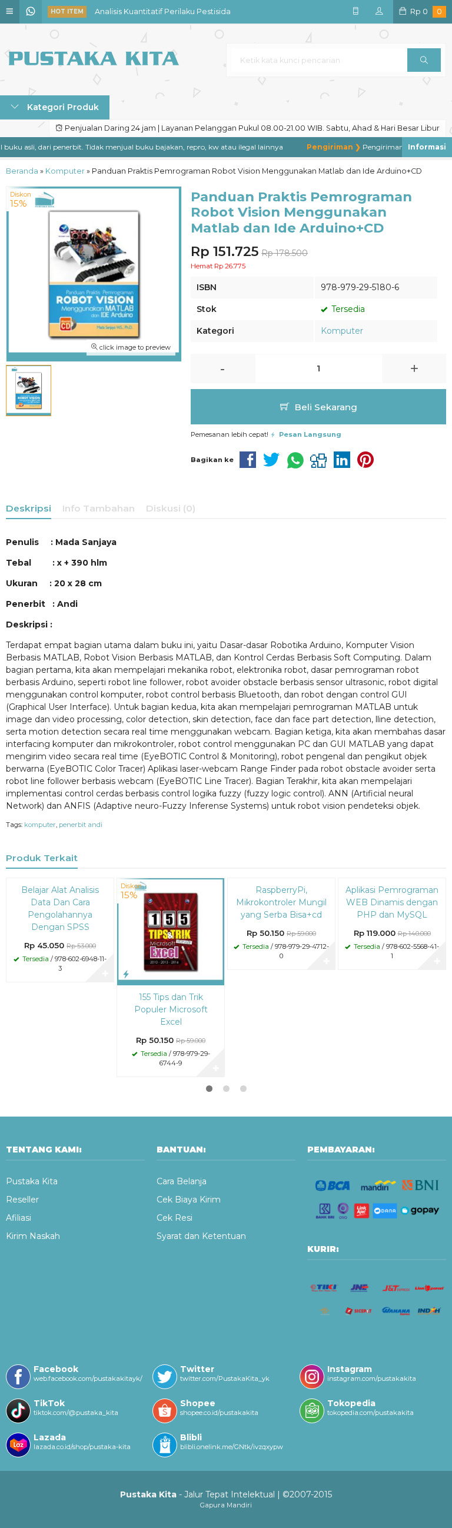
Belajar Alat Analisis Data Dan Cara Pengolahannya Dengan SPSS (60, 908)
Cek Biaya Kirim (189, 1199)
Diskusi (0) (170, 508)
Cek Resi (174, 1218)
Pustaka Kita (32, 1181)
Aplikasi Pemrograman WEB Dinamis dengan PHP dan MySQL (391, 902)
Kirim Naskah (33, 1236)
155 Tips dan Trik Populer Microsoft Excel (171, 1009)
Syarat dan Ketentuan (201, 1236)
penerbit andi (80, 825)
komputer (40, 825)
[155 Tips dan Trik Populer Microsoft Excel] (170, 931)
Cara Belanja (182, 1181)
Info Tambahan (98, 508)
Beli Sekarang (324, 407)
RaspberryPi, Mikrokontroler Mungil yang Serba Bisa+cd (281, 902)
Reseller (22, 1199)
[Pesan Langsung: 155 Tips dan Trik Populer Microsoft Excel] (126, 974)
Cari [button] (424, 60)
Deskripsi (28, 508)
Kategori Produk (62, 107)
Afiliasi (18, 1218)
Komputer (342, 330)
